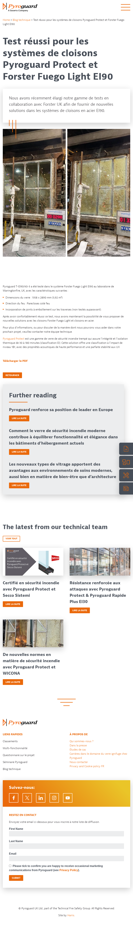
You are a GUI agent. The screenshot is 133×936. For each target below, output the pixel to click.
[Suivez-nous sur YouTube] (67, 798)
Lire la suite (19, 418)
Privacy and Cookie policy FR (87, 766)
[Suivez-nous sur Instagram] (54, 798)
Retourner (12, 375)
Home (6, 20)
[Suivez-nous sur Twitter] (27, 798)
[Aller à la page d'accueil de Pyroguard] (20, 722)
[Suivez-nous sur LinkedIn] (40, 798)
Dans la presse (78, 745)
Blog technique (21, 20)
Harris (70, 915)
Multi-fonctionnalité (15, 748)
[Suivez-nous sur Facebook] (13, 798)
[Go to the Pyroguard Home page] (20, 7)
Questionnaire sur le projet (18, 755)
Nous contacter (79, 762)
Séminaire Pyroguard (15, 762)
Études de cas (78, 749)
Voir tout (11, 538)
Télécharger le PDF (15, 361)
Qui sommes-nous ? (82, 741)
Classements (10, 741)
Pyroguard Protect (14, 338)
